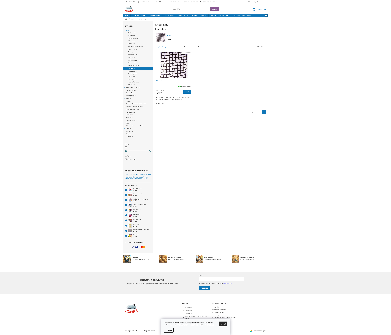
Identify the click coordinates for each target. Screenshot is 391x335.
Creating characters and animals (136, 104)
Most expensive (189, 47)
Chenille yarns (132, 77)
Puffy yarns (131, 57)
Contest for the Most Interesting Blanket (138, 174)
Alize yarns (131, 41)
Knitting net (131, 68)
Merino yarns (132, 63)
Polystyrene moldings (133, 109)
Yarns (127, 30)
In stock (131, 159)
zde (213, 325)
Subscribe (204, 288)
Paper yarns (131, 52)
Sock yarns (131, 79)
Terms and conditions (210, 2)
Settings (168, 330)
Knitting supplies (131, 96)
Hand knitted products (133, 88)
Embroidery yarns (133, 66)
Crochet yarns (132, 74)
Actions (128, 134)
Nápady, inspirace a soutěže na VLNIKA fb (196, 317)
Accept (223, 324)
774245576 (188, 314)
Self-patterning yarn (134, 60)
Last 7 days (129, 137)
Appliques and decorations (134, 107)
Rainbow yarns (132, 49)
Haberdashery (130, 112)
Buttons (128, 98)
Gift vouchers (130, 131)
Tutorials (129, 123)
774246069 (188, 310)
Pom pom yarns (133, 38)
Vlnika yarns (131, 36)
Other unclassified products (134, 126)
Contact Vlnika (175, 2)
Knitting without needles (135, 47)
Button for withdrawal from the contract (224, 317)
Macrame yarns (132, 55)
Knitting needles (131, 90)
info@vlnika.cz (189, 308)
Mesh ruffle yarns (133, 82)
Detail (187, 92)
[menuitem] (126, 15)
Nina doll (128, 101)
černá (158, 103)
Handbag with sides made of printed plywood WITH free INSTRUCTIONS (136, 177)
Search (214, 9)
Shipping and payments (191, 2)
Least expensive (175, 47)
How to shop (215, 315)
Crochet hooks (130, 93)
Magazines (129, 118)
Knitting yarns (132, 71)
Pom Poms (129, 115)
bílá (163, 103)
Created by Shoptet (260, 331)
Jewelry (128, 128)
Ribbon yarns (132, 44)
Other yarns (131, 85)
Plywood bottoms (131, 120)
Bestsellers (201, 47)
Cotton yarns (132, 33)
